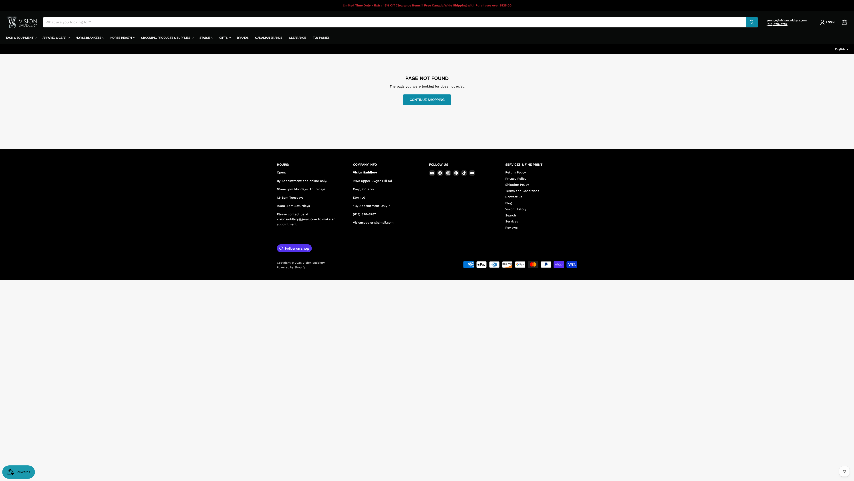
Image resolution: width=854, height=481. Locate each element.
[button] (828, 22)
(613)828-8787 (777, 24)
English (840, 49)
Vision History (515, 209)
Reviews (511, 227)
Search (510, 215)
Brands (243, 37)
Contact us (513, 197)
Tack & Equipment (20, 37)
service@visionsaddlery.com (787, 20)
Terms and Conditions (522, 191)
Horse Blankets (89, 37)
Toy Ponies (321, 37)
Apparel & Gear (54, 37)
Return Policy (515, 172)
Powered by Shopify (291, 267)
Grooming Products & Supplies (166, 37)
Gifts (223, 37)
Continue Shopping (427, 100)
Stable (205, 37)
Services (511, 221)
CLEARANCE (297, 37)
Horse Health (121, 37)
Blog (508, 203)
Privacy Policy (515, 178)
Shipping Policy (517, 184)
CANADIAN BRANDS (268, 37)
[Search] (752, 22)
